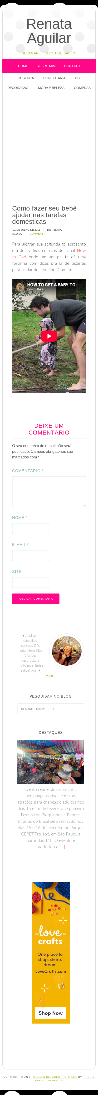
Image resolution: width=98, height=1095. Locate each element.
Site (17, 572)
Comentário (27, 471)
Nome (19, 518)
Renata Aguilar (49, 31)
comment (36, 233)
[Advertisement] (49, 148)
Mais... (51, 675)
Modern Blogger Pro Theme (55, 1077)
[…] (61, 847)
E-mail (20, 545)
